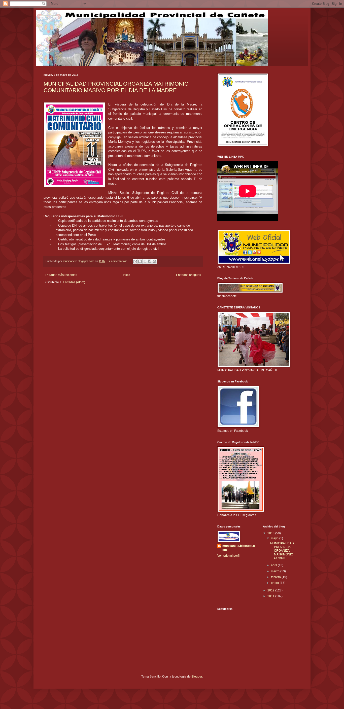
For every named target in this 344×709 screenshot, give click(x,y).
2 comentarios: (118, 261)
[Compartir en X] (144, 261)
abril (274, 565)
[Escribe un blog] (140, 261)
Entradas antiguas (188, 275)
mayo (275, 538)
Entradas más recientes (61, 275)
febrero (276, 577)
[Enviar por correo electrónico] (135, 261)
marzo (275, 571)
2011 (271, 596)
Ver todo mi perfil (228, 555)
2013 (271, 533)
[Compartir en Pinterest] (154, 261)
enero (275, 583)
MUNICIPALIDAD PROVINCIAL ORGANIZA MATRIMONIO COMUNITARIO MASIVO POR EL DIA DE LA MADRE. (116, 87)
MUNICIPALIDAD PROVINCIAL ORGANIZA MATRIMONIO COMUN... (282, 551)
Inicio (126, 275)
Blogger (196, 676)
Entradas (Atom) (74, 282)
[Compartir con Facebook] (149, 261)
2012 (271, 590)
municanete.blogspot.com (238, 548)
